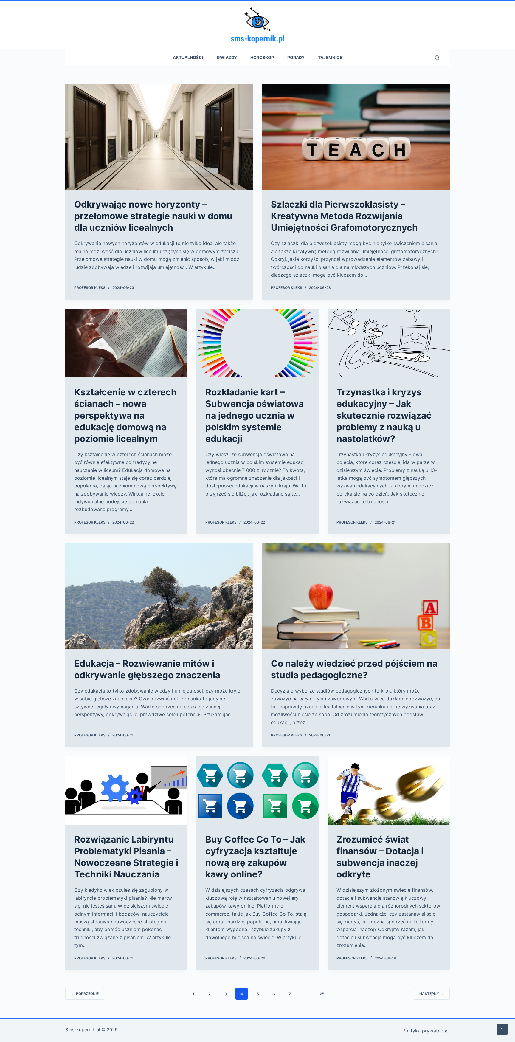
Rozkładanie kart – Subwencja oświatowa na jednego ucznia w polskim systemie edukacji (254, 415)
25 (322, 993)
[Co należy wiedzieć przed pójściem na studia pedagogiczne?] (356, 596)
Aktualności (188, 57)
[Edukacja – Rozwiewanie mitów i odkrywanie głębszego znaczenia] (159, 596)
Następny (429, 993)
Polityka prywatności (426, 1031)
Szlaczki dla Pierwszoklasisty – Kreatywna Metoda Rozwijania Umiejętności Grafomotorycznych (344, 216)
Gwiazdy (227, 57)
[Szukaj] (437, 57)
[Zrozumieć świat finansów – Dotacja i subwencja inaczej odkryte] (389, 790)
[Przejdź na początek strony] (502, 1029)
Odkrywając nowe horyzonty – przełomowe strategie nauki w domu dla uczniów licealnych (153, 216)
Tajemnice (330, 57)
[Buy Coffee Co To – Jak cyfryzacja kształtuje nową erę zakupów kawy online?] (257, 790)
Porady (296, 57)
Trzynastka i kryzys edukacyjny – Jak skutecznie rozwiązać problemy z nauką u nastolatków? (384, 415)
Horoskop (262, 57)
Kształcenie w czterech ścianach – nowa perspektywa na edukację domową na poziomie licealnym (125, 415)
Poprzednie (87, 993)
